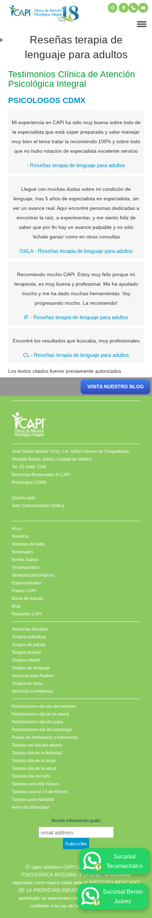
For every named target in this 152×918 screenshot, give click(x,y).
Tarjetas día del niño (31, 776)
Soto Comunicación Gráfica (38, 505)
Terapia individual (29, 636)
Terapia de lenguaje (31, 667)
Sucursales (22, 551)
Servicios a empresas (32, 691)
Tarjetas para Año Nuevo (35, 784)
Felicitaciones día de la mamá (40, 714)
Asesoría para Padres (32, 675)
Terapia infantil (26, 660)
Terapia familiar (26, 652)
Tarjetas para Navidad (33, 799)
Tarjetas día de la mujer (34, 760)
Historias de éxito (28, 544)
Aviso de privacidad (30, 807)
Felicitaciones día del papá (37, 721)
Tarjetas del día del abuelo (37, 745)
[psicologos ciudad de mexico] (44, 15)
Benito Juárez (25, 559)
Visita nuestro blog (115, 386)
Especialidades (26, 582)
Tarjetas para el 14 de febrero (40, 791)
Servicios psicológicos (33, 575)
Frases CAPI (24, 590)
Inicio (17, 528)
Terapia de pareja (29, 644)
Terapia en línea (27, 683)
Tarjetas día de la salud (34, 768)
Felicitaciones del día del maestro (44, 706)
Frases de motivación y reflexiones (45, 737)
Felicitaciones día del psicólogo (42, 729)
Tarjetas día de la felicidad (37, 752)
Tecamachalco (26, 567)
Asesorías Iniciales (30, 629)
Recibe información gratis (76, 820)
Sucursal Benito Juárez (123, 896)
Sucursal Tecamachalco (124, 861)
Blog (16, 606)
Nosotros (20, 536)
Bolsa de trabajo (27, 598)
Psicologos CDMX (29, 482)
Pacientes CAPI (27, 614)
